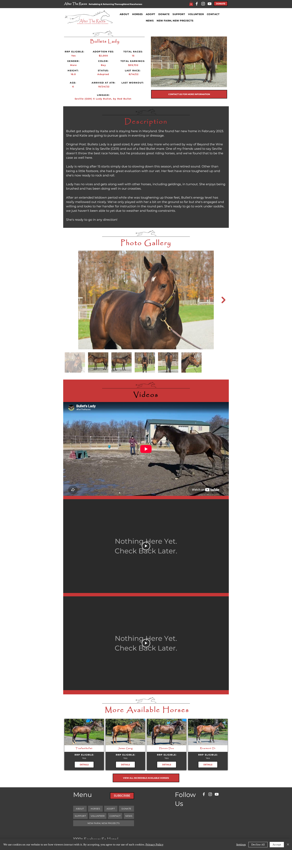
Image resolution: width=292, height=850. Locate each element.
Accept (277, 844)
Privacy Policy (154, 844)
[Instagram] (203, 3)
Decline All (258, 844)
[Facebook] (196, 3)
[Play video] (146, 546)
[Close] (288, 844)
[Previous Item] (68, 300)
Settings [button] (241, 844)
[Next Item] (223, 300)
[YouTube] (209, 3)
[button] (191, 3)
